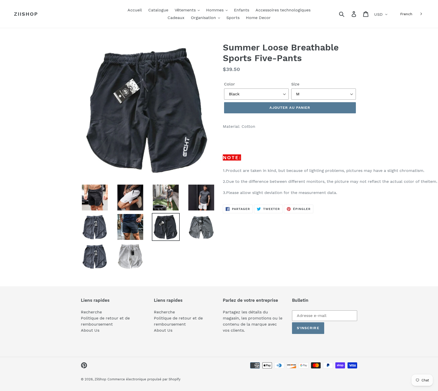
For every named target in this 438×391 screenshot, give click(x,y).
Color (229, 84)
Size (295, 84)
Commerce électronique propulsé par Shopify (143, 379)
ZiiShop (26, 14)
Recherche (91, 312)
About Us (90, 330)
